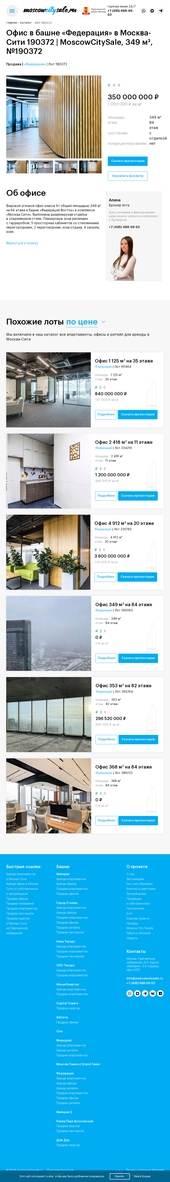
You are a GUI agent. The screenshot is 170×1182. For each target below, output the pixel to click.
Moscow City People (139, 928)
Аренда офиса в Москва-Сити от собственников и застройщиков (22, 889)
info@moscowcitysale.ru (144, 978)
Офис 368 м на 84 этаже (123, 767)
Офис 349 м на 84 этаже (123, 604)
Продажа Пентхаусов (70, 932)
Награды (132, 923)
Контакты (136, 952)
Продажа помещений (20, 903)
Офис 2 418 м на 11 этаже (124, 442)
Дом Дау (63, 1140)
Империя (62, 874)
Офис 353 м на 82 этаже (124, 685)
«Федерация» (35, 64)
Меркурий (64, 1040)
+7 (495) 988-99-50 (124, 227)
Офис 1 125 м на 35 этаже (124, 361)
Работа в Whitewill (138, 933)
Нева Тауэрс (65, 941)
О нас (130, 874)
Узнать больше (142, 1176)
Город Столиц (67, 903)
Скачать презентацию (127, 161)
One (59, 1031)
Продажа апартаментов (22, 908)
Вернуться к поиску (22, 243)
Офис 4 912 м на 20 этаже (124, 523)
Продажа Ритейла (68, 927)
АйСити (62, 1017)
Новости (132, 938)
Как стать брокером (139, 884)
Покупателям (135, 908)
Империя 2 (64, 1112)
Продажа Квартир (68, 1008)
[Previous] (15, 117)
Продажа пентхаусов (20, 913)
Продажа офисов (17, 898)
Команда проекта (137, 918)
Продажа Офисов (67, 894)
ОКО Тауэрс (65, 965)
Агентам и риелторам (140, 889)
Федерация (103, 366)
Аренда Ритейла (67, 1050)
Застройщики (135, 879)
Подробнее (106, 414)
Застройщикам (136, 894)
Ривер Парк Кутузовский (74, 1121)
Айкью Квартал (67, 984)
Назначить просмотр (127, 176)
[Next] (92, 117)
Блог (129, 913)
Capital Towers (67, 1003)
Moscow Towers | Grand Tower (78, 1064)
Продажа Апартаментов (72, 889)
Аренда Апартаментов (71, 879)
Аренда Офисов (66, 884)
